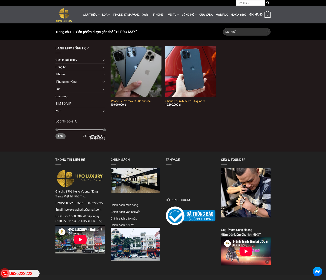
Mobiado (222, 14)
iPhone (158, 14)
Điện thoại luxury (66, 60)
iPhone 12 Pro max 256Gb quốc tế (131, 101)
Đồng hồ (188, 14)
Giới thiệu (90, 14)
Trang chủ (63, 32)
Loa (105, 14)
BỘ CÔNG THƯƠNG (178, 200)
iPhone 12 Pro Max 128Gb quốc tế (185, 101)
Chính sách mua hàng (124, 205)
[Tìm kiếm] (268, 3)
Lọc (60, 136)
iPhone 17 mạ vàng (126, 14)
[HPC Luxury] (66, 14)
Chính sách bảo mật (124, 218)
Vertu (172, 14)
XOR (145, 14)
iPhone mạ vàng (66, 82)
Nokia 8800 (238, 14)
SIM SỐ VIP (63, 103)
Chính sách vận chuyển (125, 212)
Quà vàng (206, 14)
